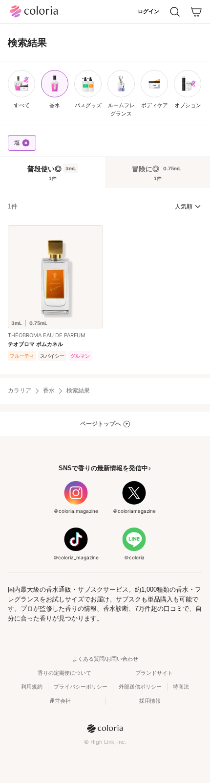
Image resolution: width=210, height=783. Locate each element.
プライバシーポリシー (80, 687)
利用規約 (31, 687)
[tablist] (105, 172)
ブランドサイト (154, 673)
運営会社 (60, 701)
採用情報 (150, 701)
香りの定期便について (64, 673)
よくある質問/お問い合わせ (105, 659)
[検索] (175, 12)
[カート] (196, 12)
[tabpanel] (105, 281)
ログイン (148, 11)
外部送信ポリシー (140, 687)
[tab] (52, 172)
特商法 (181, 687)
